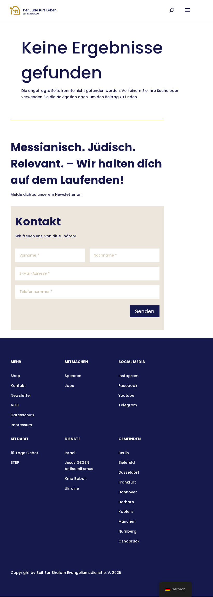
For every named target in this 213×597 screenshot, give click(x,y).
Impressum (21, 424)
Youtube (126, 395)
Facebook (127, 385)
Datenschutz (23, 415)
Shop (15, 375)
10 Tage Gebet (24, 452)
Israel (70, 452)
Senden (144, 311)
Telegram (127, 405)
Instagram (128, 375)
